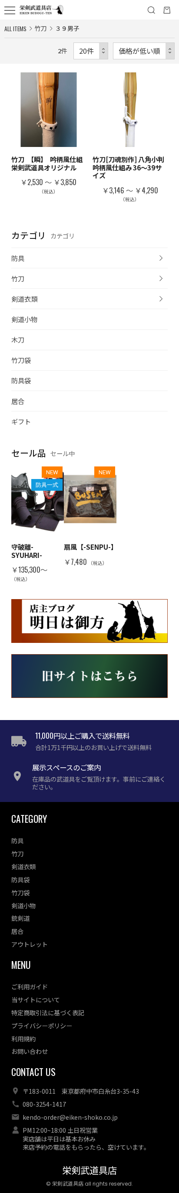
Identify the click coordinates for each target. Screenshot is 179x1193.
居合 (17, 401)
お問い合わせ (29, 1051)
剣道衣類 (24, 298)
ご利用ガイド (29, 986)
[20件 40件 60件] (90, 50)
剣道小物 (24, 319)
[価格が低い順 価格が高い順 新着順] (144, 50)
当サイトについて (35, 999)
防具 (17, 258)
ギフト (21, 421)
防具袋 (21, 380)
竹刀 (17, 278)
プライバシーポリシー (41, 1025)
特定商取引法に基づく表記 (47, 1012)
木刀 (17, 339)
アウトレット (29, 944)
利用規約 (23, 1038)
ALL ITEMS (15, 28)
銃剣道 (20, 917)
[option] (37, 523)
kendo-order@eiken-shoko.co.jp (70, 1116)
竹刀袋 (21, 360)
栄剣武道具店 (89, 1170)
